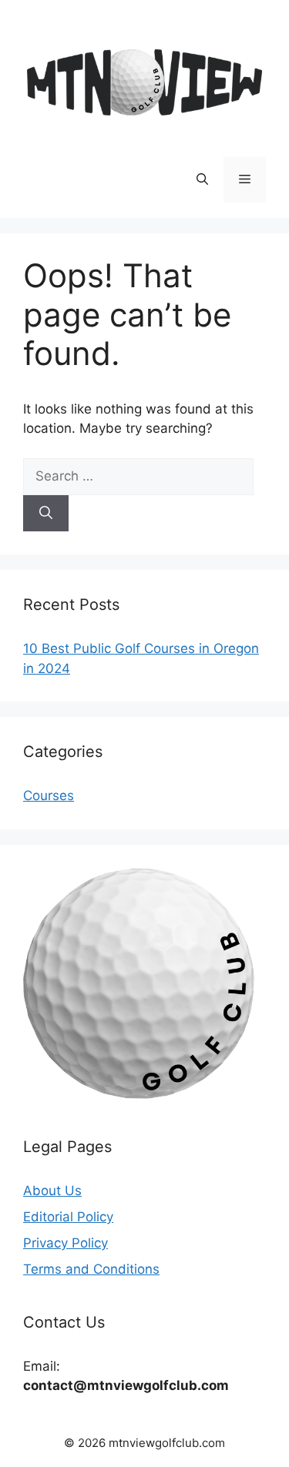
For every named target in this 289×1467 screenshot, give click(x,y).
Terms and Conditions (91, 1269)
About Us (52, 1190)
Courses (48, 795)
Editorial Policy (68, 1216)
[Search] (46, 513)
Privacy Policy (65, 1243)
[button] (202, 179)
